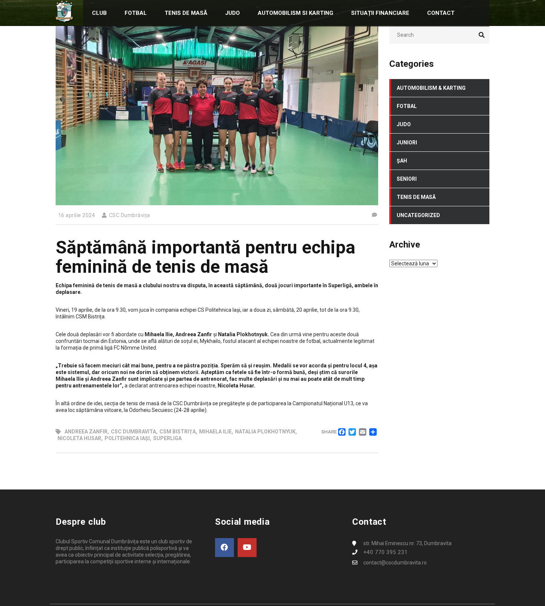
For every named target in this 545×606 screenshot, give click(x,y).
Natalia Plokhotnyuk (265, 432)
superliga (167, 438)
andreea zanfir (86, 432)
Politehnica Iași (127, 438)
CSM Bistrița (177, 432)
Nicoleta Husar (79, 438)
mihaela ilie (215, 432)
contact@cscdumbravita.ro (395, 563)
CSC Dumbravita (133, 432)
